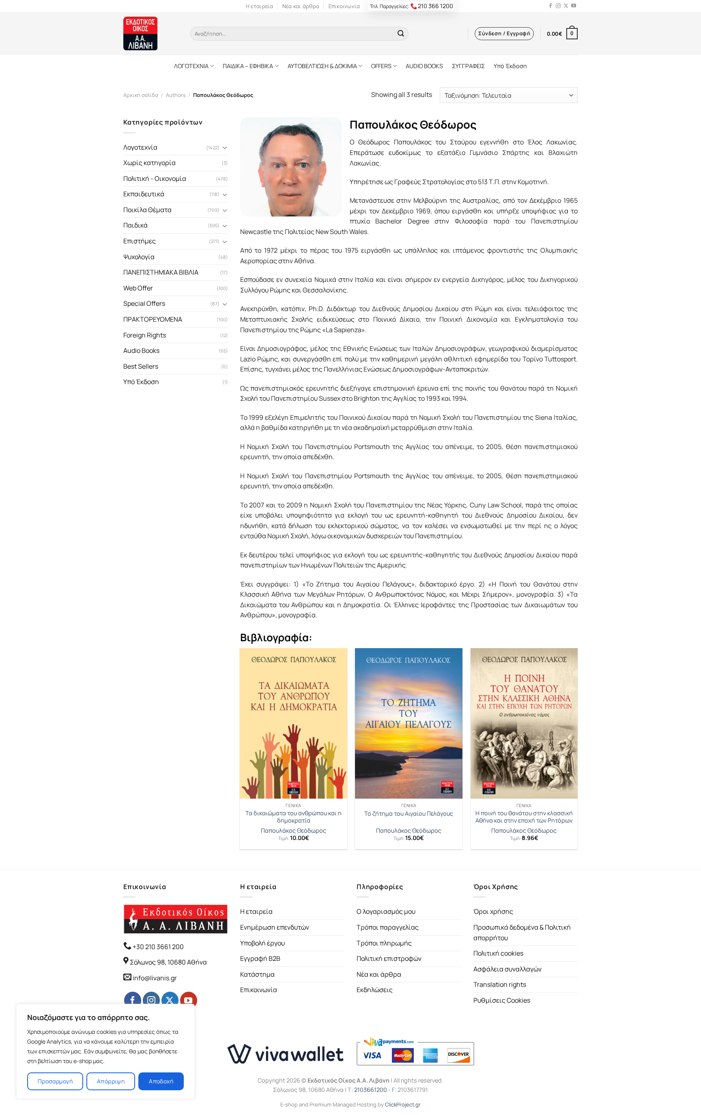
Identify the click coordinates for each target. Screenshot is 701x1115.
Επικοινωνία (344, 6)
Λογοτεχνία (140, 147)
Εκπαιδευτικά (143, 193)
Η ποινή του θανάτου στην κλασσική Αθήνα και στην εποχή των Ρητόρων (524, 817)
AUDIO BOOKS (424, 66)
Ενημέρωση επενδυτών (274, 927)
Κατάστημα (257, 974)
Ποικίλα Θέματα (147, 209)
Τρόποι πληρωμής (384, 943)
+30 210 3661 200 (157, 946)
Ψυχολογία (139, 256)
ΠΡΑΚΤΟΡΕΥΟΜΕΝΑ (152, 319)
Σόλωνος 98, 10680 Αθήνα (168, 962)
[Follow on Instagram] (558, 6)
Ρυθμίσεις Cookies (501, 1000)
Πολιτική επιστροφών (389, 958)
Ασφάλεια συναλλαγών (507, 969)
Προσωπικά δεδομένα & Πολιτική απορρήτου (522, 932)
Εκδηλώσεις (375, 989)
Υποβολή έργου (262, 943)
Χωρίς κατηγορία (149, 162)
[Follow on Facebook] (550, 6)
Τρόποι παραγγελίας (388, 927)
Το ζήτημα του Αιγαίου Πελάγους (408, 813)
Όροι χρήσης (493, 911)
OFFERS (381, 66)
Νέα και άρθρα (300, 6)
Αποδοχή (161, 1081)
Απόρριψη (111, 1081)
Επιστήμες (139, 240)
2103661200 (370, 1090)
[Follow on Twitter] (565, 6)
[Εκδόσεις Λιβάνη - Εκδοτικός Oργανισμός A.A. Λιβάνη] (150, 33)
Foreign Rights (144, 335)
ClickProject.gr (403, 1104)
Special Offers (144, 303)
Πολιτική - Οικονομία (154, 178)
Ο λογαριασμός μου (386, 911)
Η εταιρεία (259, 6)
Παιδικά (135, 225)
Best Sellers (140, 366)
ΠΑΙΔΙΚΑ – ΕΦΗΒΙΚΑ (248, 66)
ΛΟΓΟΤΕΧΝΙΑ (191, 66)
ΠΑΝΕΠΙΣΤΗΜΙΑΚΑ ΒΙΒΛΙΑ (160, 272)
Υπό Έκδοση (510, 66)
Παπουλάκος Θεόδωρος (293, 830)
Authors (176, 95)
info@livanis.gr (155, 977)
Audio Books (141, 350)
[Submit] (401, 34)
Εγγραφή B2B (260, 958)
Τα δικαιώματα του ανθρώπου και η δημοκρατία (293, 817)
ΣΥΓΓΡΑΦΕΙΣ (468, 66)
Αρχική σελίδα (140, 95)
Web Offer (138, 288)
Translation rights (499, 984)
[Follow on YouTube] (573, 6)
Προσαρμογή (55, 1081)
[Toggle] (224, 147)
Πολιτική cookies (498, 953)
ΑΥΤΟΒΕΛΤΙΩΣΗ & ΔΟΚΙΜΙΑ (322, 66)
